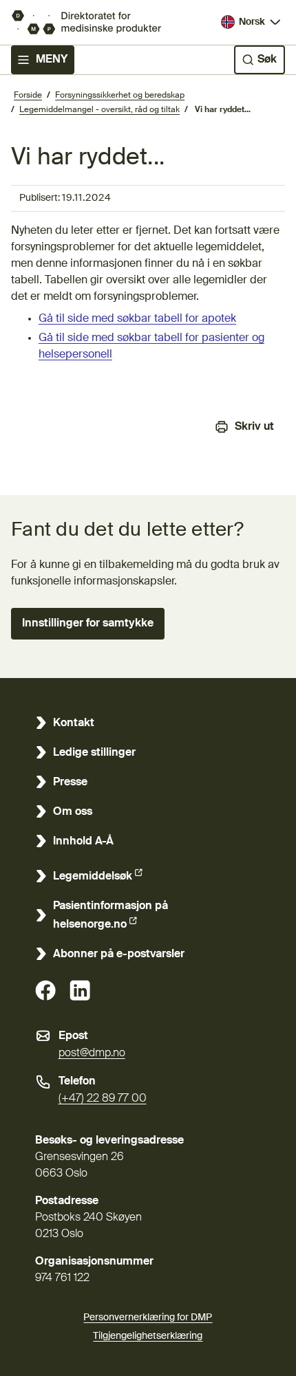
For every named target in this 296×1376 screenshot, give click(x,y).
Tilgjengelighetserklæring (147, 1336)
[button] (88, 624)
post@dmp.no (92, 1053)
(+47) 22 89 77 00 (103, 1098)
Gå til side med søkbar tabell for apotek (137, 319)
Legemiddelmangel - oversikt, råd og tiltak (99, 110)
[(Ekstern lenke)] (45, 990)
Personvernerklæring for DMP (147, 1317)
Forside (28, 95)
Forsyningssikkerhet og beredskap (119, 95)
